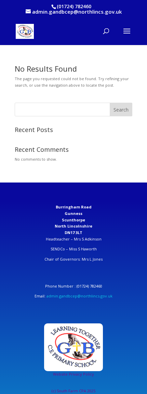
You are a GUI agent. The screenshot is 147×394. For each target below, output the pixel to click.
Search (121, 109)
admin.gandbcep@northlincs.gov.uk (79, 295)
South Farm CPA (72, 390)
